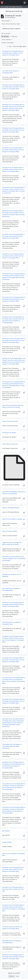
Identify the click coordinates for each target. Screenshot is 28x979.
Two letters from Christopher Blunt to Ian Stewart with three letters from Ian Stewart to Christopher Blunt (13, 87)
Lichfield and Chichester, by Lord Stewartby (11, 575)
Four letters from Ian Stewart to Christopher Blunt (11, 589)
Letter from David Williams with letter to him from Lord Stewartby (14, 493)
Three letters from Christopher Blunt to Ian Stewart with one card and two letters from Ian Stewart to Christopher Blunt (13, 680)
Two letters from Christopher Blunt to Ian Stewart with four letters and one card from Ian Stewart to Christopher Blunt (13, 639)
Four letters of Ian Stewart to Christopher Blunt (10, 72)
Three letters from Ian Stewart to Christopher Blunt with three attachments (11, 746)
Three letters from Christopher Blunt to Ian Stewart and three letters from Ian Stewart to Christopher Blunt (13, 299)
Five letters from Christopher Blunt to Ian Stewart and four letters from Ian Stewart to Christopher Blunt (13, 256)
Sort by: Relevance (7, 39)
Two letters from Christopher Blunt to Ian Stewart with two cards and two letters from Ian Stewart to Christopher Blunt (13, 908)
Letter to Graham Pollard (9, 531)
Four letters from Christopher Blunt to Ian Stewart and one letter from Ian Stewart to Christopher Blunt (13, 236)
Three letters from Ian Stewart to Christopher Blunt (11, 623)
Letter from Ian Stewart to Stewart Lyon (13, 519)
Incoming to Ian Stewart (9, 432)
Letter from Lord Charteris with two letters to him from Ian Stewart (12, 406)
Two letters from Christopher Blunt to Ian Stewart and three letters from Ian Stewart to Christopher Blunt (13, 130)
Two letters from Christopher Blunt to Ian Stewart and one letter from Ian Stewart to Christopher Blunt (13, 869)
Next (17, 976)
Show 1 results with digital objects (17, 46)
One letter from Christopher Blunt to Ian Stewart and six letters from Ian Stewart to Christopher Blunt (13, 53)
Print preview (6, 33)
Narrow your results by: (14, 11)
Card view (5, 36)
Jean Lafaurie (6, 831)
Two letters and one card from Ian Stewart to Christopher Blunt (12, 927)
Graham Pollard (7, 842)
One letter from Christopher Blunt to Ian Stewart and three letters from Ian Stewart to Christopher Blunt (13, 956)
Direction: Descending (7, 42)
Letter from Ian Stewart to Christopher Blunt (13, 854)
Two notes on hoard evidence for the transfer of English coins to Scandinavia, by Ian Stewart (14, 558)
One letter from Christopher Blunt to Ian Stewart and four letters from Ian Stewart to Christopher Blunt (13, 149)
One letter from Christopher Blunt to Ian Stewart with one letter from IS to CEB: (13, 889)
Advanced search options (11, 29)
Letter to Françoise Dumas (10, 421)
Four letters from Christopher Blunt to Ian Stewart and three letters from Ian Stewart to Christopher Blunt (13, 701)
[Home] (2, 3)
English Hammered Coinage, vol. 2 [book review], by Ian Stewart (12, 543)
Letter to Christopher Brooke (10, 508)
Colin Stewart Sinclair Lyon (10, 444)
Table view (14, 36)
